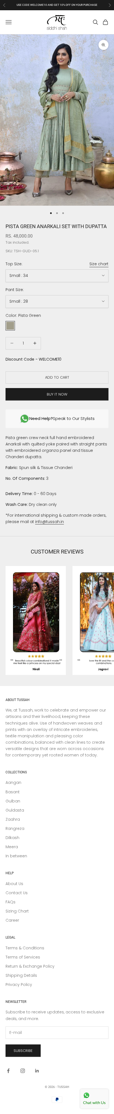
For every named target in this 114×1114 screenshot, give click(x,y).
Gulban (13, 801)
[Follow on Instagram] (22, 1071)
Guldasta (15, 810)
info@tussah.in (49, 521)
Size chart (98, 264)
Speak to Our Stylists (62, 418)
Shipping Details (21, 975)
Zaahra (13, 819)
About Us (14, 883)
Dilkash (12, 837)
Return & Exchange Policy (30, 966)
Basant (13, 792)
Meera (12, 847)
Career (12, 920)
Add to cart (57, 377)
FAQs (10, 902)
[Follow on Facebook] (8, 1071)
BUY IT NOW (57, 394)
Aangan (13, 782)
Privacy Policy (19, 984)
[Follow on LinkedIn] (37, 1071)
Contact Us (17, 893)
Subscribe (23, 1050)
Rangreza (15, 828)
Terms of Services (23, 957)
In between (16, 856)
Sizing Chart (17, 911)
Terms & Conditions (25, 948)
